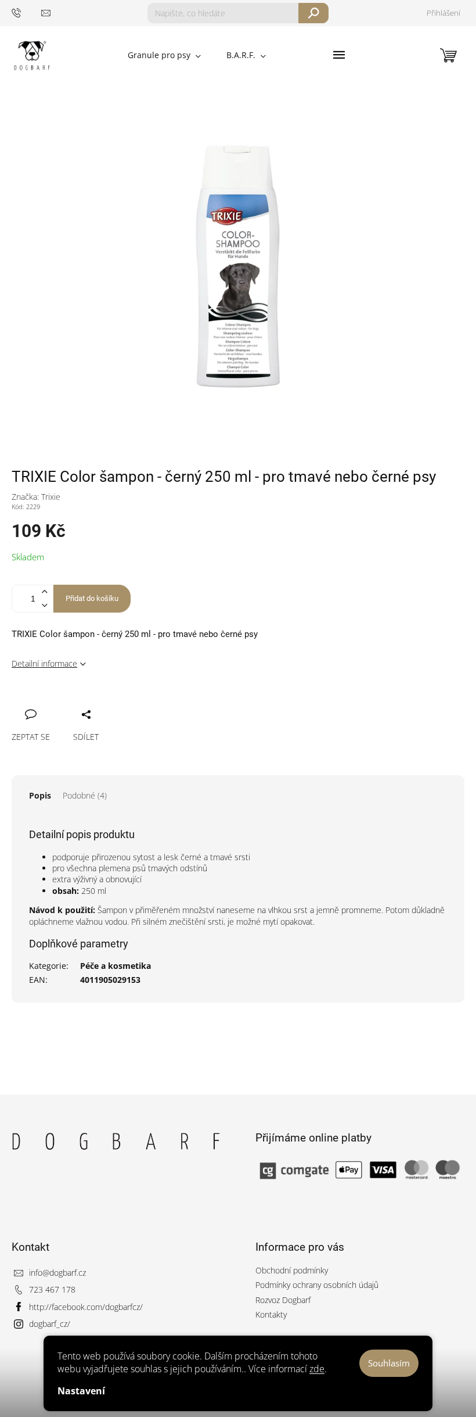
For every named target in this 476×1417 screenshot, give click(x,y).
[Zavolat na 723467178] (26, 12)
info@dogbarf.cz (57, 1272)
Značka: (36, 496)
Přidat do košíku (92, 598)
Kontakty (271, 1314)
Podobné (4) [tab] (85, 795)
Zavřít (79, 701)
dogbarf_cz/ (49, 1323)
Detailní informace (44, 663)
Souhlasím (389, 1363)
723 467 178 (52, 1289)
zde (316, 1368)
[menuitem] (164, 55)
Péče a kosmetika (115, 965)
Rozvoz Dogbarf (283, 1299)
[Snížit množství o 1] (44, 605)
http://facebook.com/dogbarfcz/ (86, 1306)
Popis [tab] (40, 795)
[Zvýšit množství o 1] (44, 592)
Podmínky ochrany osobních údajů (316, 1284)
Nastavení (81, 1390)
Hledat (313, 13)
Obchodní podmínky (291, 1270)
